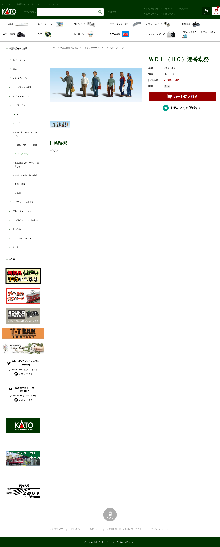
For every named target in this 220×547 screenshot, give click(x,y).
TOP (54, 47)
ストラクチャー (89, 47)
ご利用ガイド (169, 8)
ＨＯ (103, 47)
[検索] (100, 12)
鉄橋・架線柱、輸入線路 (26, 175)
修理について (169, 14)
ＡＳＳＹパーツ (20, 78)
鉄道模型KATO (56, 529)
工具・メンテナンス (22, 211)
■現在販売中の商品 (69, 47)
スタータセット (20, 60)
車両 (15, 69)
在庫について (152, 14)
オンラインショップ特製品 (25, 220)
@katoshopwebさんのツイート (23, 369)
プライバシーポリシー (160, 529)
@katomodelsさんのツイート (23, 395)
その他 (18, 193)
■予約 (12, 259)
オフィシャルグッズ (22, 238)
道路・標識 (20, 184)
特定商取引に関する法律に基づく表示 (124, 529)
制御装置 (17, 229)
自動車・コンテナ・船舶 (26, 145)
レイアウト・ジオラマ (23, 202)
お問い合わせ (152, 8)
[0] (216, 13)
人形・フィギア (117, 47)
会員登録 (183, 8)
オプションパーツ (21, 96)
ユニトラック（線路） (23, 87)
